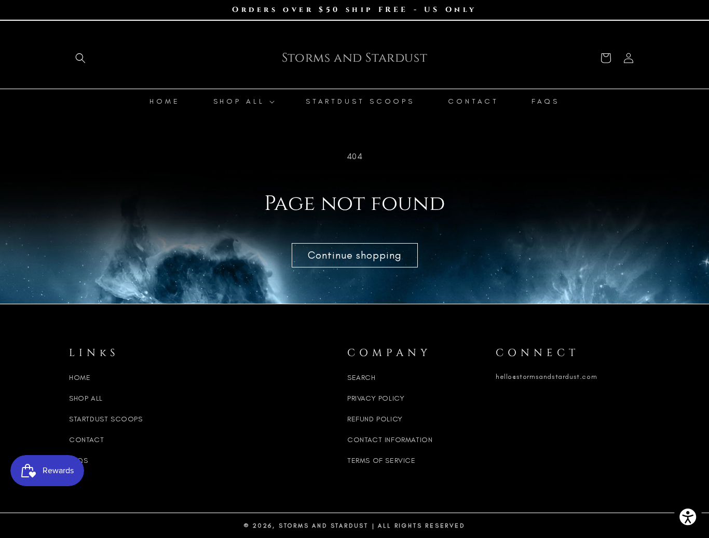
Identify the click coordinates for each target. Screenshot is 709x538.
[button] (80, 58)
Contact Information (389, 439)
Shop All (86, 398)
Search (361, 377)
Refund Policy (375, 419)
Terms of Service (381, 460)
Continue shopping (355, 255)
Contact (86, 439)
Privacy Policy (375, 398)
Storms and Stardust (324, 525)
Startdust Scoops (106, 419)
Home (79, 377)
